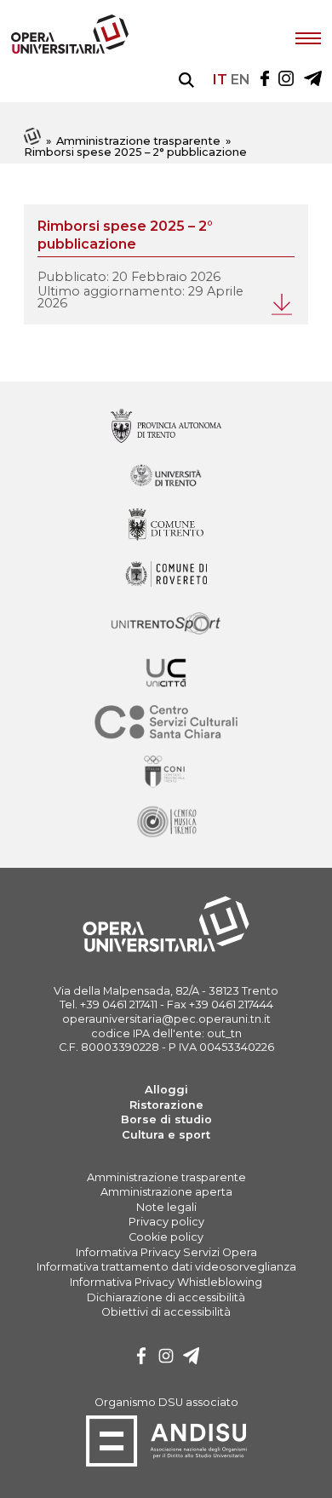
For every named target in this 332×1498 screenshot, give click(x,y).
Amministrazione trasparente (138, 141)
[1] (166, 1358)
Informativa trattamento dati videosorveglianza (166, 1266)
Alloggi (166, 1089)
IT (220, 80)
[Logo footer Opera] (166, 949)
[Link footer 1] (165, 476)
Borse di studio (166, 1119)
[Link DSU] (166, 1463)
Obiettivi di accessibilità (166, 1312)
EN (240, 80)
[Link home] (33, 141)
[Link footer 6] (165, 723)
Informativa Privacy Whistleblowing (166, 1282)
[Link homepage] (69, 50)
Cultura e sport (166, 1134)
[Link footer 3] (165, 575)
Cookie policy (166, 1237)
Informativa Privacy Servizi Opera (166, 1252)
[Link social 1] (286, 80)
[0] (141, 1358)
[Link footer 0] (165, 427)
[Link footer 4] (165, 624)
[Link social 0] (264, 80)
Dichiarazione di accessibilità (166, 1297)
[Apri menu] (308, 36)
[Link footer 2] (165, 526)
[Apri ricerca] (186, 80)
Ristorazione (166, 1105)
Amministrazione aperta (166, 1191)
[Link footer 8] (165, 822)
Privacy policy (166, 1221)
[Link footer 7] (165, 773)
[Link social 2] (313, 80)
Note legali (166, 1207)
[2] (191, 1358)
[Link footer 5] (165, 674)
